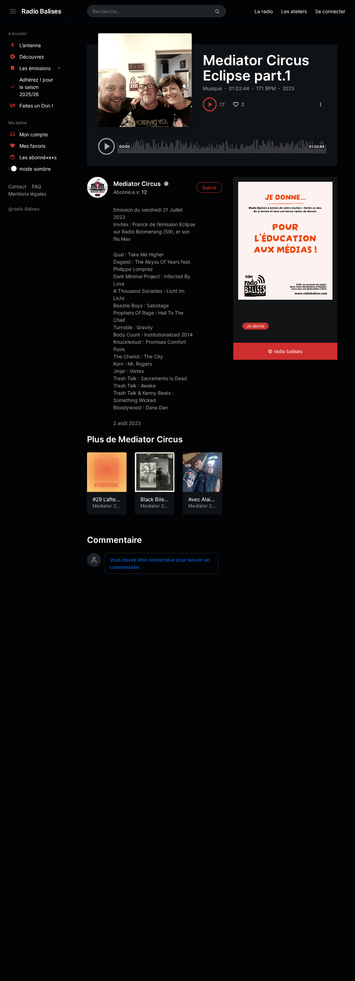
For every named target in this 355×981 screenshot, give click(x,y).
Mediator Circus (137, 183)
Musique (212, 88)
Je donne (255, 326)
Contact (17, 186)
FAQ (36, 186)
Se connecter (330, 11)
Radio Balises (41, 11)
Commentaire (114, 540)
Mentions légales (27, 194)
